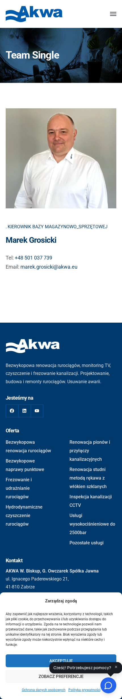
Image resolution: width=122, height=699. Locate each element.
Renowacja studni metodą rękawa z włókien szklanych (88, 478)
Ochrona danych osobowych (44, 690)
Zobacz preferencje (61, 676)
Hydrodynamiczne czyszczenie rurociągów (24, 515)
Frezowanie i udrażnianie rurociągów (19, 488)
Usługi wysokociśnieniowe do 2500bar (92, 524)
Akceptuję (61, 660)
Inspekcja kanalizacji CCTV (91, 501)
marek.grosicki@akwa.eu (48, 267)
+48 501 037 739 (33, 258)
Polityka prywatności (84, 690)
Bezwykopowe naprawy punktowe (25, 465)
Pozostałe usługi (87, 542)
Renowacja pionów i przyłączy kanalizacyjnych (90, 450)
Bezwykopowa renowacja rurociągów (28, 446)
